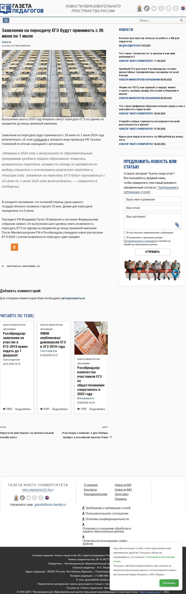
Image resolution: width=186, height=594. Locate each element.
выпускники (28, 266)
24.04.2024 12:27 (8, 46)
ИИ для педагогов (129, 46)
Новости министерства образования (139, 80)
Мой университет (85, 398)
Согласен (169, 582)
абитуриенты (14, 266)
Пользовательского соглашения (140, 241)
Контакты (90, 489)
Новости (6, 42)
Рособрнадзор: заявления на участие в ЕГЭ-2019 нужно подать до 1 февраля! (15, 344)
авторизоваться (73, 298)
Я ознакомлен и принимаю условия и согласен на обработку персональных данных (147, 241)
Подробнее (22, 409)
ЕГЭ (38, 266)
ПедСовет (122, 494)
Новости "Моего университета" (136, 61)
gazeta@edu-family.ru (50, 504)
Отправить (152, 252)
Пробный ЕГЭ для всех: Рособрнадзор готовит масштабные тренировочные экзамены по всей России (149, 72)
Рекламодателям (95, 494)
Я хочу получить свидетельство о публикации (150, 232)
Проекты (121, 499)
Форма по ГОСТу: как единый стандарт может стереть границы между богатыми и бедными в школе (149, 90)
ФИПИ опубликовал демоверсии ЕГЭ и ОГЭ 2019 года (53, 339)
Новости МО (123, 489)
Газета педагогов (11, 360)
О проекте (91, 485)
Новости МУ (123, 485)
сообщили (40, 139)
